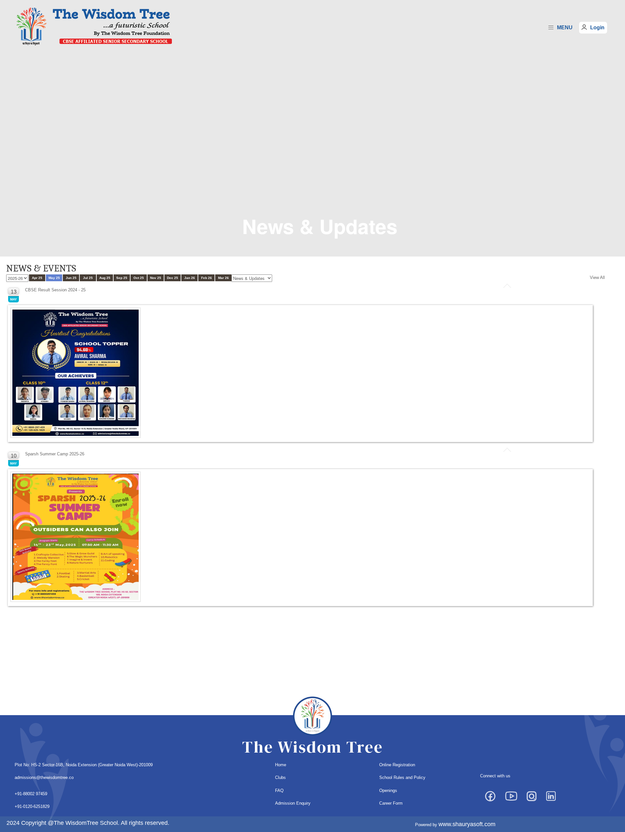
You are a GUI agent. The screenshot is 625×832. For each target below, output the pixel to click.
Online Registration (397, 764)
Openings (388, 790)
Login (597, 27)
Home (280, 764)
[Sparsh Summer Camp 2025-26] (76, 537)
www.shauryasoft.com (466, 824)
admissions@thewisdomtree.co (44, 777)
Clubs (280, 777)
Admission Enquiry (293, 803)
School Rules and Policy (402, 777)
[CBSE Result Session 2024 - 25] (76, 373)
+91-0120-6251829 (32, 806)
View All (597, 277)
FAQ (279, 790)
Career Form (391, 803)
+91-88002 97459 (31, 793)
